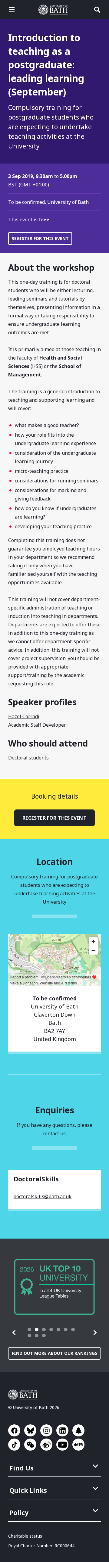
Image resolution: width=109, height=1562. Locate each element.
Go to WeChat (30, 1445)
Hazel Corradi (23, 716)
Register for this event (40, 238)
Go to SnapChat (78, 1430)
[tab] (29, 1329)
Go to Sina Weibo (46, 1445)
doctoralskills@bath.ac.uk (42, 1196)
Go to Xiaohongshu (78, 1445)
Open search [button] (97, 9)
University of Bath (54, 9)
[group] (54, 1287)
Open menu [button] (11, 9)
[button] (14, 1333)
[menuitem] (55, 1466)
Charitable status (25, 1536)
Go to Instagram (46, 1430)
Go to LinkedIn (62, 1430)
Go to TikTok (14, 1445)
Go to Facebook (14, 1430)
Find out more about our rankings (54, 1353)
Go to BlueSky (30, 1430)
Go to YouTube (62, 1445)
